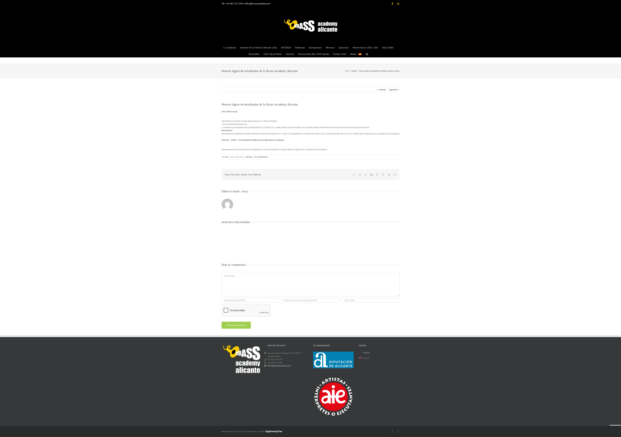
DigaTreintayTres (274, 431)
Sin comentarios (261, 157)
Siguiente (393, 89)
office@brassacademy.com (279, 365)
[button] (367, 54)
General (249, 157)
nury (227, 157)
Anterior (382, 89)
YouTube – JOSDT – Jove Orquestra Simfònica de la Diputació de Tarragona (253, 140)
